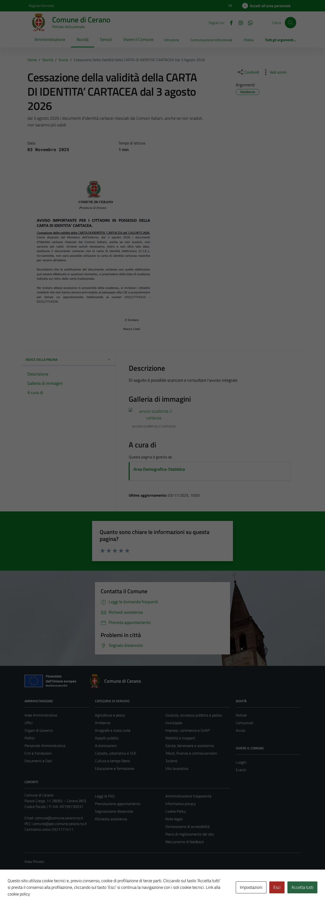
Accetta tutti (302, 887)
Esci (277, 887)
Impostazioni (251, 887)
